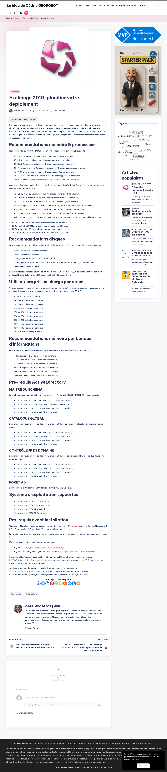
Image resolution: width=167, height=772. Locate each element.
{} (55, 704)
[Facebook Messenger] (70, 583)
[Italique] (29, 704)
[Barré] (35, 704)
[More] (78, 583)
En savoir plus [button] (137, 760)
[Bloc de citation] (45, 704)
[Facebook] (39, 583)
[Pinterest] (52, 583)
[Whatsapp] (56, 583)
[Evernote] (61, 583)
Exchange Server (32, 594)
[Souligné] (32, 704)
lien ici (74, 526)
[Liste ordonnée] (39, 704)
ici (10, 537)
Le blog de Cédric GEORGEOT (32, 5)
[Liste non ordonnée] (42, 704)
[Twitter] (43, 583)
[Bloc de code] (48, 704)
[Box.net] (74, 583)
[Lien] (51, 704)
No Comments (59, 111)
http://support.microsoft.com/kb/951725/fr (45, 547)
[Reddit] (65, 583)
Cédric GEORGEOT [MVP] (43, 606)
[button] (31, 628)
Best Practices (16, 594)
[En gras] (26, 704)
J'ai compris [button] (143, 766)
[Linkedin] (47, 583)
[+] (58, 704)
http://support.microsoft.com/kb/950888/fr (76, 551)
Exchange (15, 91)
